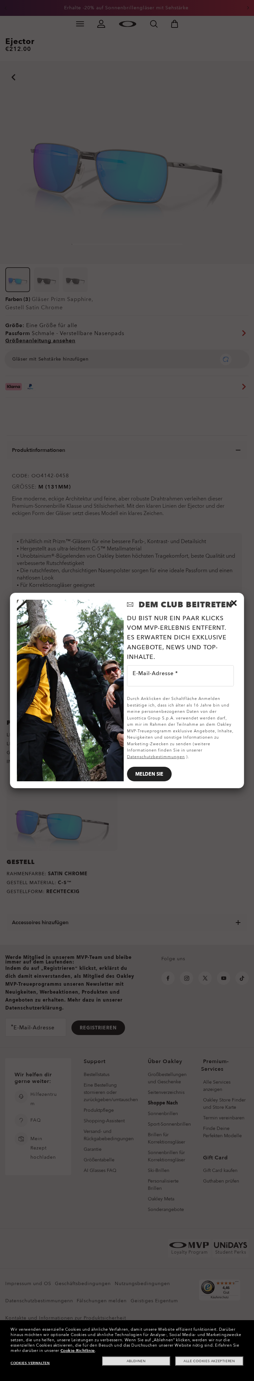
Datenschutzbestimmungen (156, 756)
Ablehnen (136, 1361)
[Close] (234, 603)
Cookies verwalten (30, 1363)
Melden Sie (149, 774)
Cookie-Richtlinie (78, 1350)
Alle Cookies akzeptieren (209, 1361)
